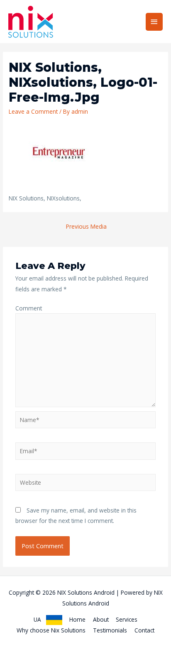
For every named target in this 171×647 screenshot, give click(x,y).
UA (40, 619)
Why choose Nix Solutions (51, 630)
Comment (28, 308)
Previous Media (86, 226)
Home (77, 619)
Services (126, 619)
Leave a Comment (33, 111)
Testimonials (110, 630)
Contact (144, 630)
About (101, 619)
